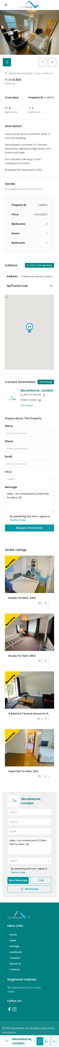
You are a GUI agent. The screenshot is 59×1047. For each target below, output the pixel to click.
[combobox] (29, 479)
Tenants (15, 958)
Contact (15, 969)
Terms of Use (18, 520)
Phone (9, 441)
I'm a (8, 472)
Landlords (16, 952)
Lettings (14, 946)
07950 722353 (28, 400)
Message (11, 487)
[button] (29, 328)
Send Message (18, 880)
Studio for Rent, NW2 (22, 656)
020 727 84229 (32, 394)
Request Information (29, 528)
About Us (15, 963)
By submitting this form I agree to (30, 518)
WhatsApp (26, 405)
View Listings (45, 381)
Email (8, 456)
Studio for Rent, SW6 (22, 598)
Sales (13, 940)
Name (9, 426)
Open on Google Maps (40, 265)
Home (13, 934)
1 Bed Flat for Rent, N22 (23, 771)
